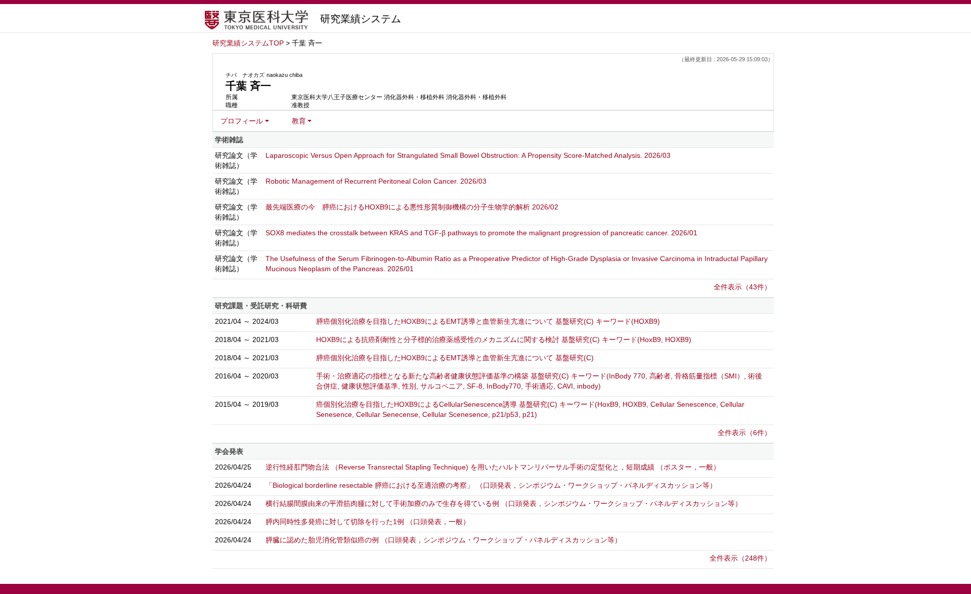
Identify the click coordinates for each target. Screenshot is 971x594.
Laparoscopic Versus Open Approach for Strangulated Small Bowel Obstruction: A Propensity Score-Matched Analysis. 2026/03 (468, 155)
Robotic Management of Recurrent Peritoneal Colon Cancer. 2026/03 (376, 181)
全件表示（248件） (740, 558)
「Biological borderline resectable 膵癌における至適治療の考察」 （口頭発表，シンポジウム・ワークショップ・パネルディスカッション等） (491, 485)
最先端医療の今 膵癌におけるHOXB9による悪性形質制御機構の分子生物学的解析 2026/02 (412, 207)
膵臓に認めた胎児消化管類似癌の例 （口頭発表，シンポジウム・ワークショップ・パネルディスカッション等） (444, 540)
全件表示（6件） (744, 433)
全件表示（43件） (742, 287)
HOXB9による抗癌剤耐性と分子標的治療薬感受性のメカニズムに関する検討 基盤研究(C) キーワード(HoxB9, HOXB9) (503, 339)
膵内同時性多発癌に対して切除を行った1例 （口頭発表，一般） (368, 522)
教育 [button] (299, 121)
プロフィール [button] (241, 121)
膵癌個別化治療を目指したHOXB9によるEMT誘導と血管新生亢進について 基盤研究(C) (455, 358)
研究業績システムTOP (248, 43)
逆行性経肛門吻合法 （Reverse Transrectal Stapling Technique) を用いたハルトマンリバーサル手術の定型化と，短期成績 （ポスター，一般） (493, 467)
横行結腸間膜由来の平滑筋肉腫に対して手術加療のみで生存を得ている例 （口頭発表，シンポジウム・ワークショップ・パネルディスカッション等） (504, 503)
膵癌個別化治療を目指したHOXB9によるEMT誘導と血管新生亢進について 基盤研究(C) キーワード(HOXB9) (488, 321)
